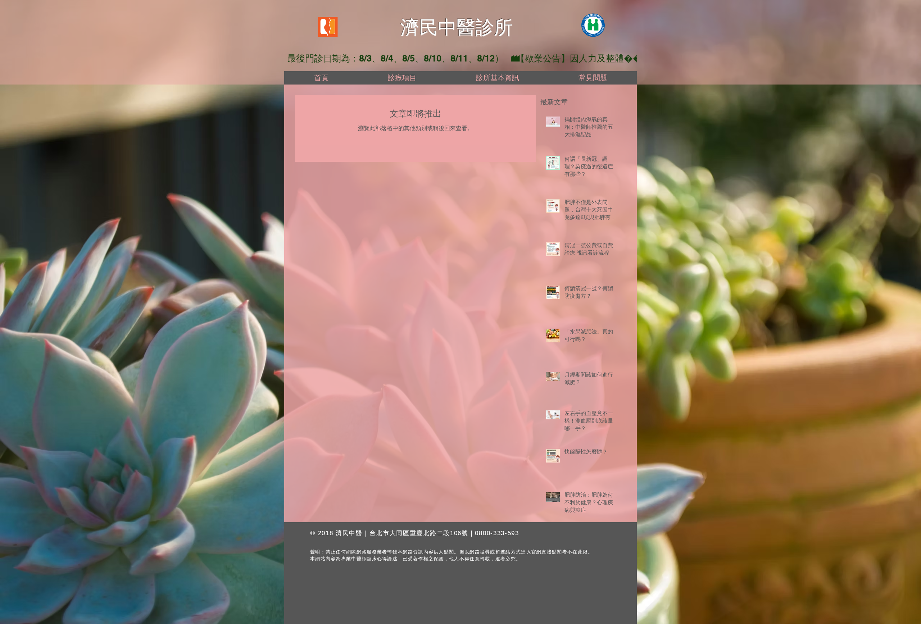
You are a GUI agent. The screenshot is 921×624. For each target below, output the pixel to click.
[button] (402, 78)
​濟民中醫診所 (456, 27)
